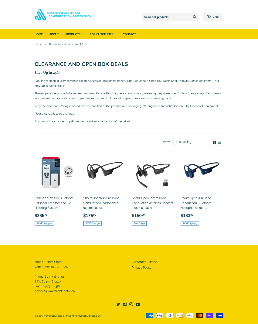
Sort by (165, 141)
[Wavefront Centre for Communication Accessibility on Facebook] (125, 305)
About (54, 34)
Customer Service (144, 262)
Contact (129, 34)
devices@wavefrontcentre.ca (55, 291)
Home (39, 34)
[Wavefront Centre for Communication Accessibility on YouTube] (138, 305)
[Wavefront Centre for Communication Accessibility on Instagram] (131, 305)
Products (73, 34)
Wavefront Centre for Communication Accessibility (72, 315)
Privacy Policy (141, 267)
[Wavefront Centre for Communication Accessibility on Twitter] (118, 305)
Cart (216, 16)
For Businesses (102, 34)
